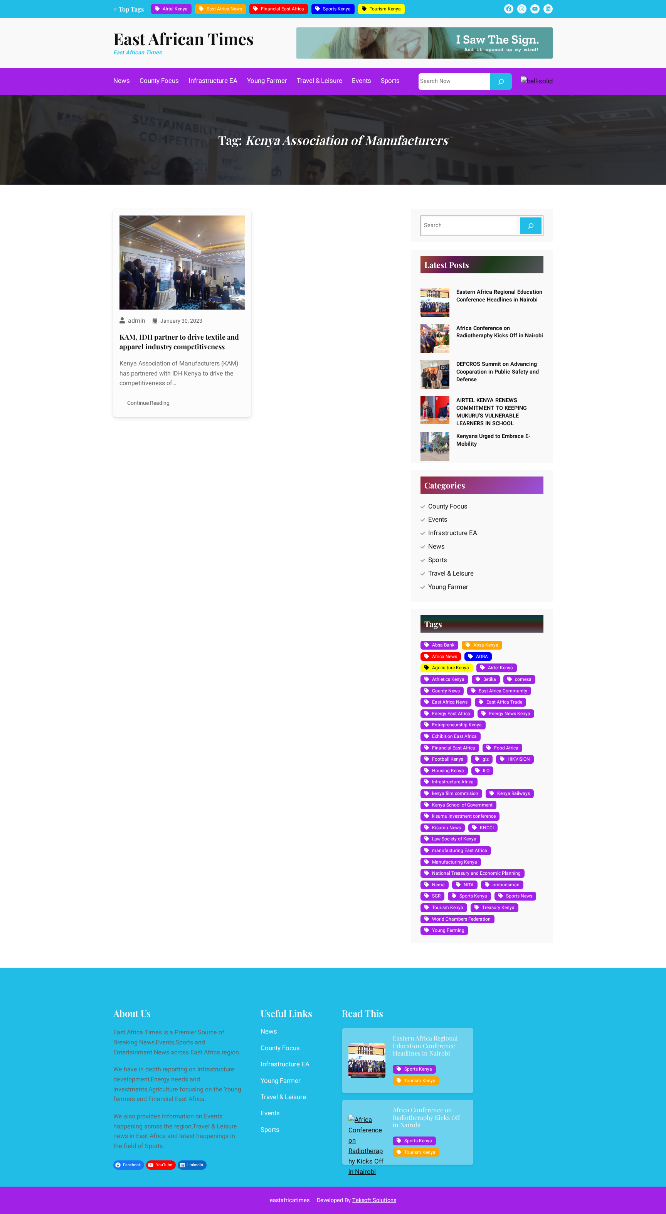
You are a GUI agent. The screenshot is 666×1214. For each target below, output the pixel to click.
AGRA (482, 656)
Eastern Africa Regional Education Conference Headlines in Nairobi (499, 296)
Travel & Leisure (451, 573)
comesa (523, 679)
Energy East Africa (451, 713)
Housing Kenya (448, 770)
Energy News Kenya (509, 713)
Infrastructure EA (452, 533)
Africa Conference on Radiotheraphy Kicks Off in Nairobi (499, 332)
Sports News (519, 895)
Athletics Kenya (448, 679)
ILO (486, 770)
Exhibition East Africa (454, 736)
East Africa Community (503, 690)
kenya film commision (455, 793)
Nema (438, 884)
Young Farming (448, 930)
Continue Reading (148, 403)
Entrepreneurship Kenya (457, 724)
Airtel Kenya (175, 8)
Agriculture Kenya (450, 667)
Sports (437, 560)
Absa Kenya (485, 645)
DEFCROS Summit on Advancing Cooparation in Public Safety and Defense (497, 372)
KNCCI (487, 827)
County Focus (448, 506)
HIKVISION (519, 759)
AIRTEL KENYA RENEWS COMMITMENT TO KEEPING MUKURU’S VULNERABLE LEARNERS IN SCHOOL (491, 411)
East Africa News (224, 8)
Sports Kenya (337, 8)
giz (486, 759)
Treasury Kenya (498, 907)
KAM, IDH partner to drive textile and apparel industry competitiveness (179, 341)
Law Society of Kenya (454, 838)
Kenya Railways (513, 793)
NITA (469, 884)
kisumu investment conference (464, 816)
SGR (436, 895)
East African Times (183, 38)
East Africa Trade (504, 702)
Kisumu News (446, 827)
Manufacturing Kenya (454, 862)
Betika (489, 679)
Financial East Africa (282, 8)
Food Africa (506, 747)
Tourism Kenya (385, 8)
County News (446, 690)
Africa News (444, 656)
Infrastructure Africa (453, 781)
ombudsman (506, 884)
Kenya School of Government (462, 804)
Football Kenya (448, 759)
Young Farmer (448, 587)
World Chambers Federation (461, 919)
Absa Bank (443, 645)
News (436, 546)
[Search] (501, 81)
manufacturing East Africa (459, 850)
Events (437, 519)
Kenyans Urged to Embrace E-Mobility (493, 440)
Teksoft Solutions (374, 1200)
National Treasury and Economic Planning (476, 873)
